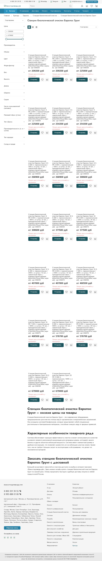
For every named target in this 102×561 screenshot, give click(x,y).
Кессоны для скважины (80, 512)
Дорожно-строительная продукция (84, 532)
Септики (50, 516)
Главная (7, 16)
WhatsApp (43, 1)
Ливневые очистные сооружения (58, 532)
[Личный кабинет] (82, 6)
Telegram (55, 1)
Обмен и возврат (52, 501)
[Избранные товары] (91, 6)
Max (64, 1)
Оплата (44, 11)
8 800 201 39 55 (15, 1)
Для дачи (75, 529)
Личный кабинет (78, 488)
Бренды (16, 16)
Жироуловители (52, 546)
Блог (48, 498)
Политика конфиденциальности (83, 495)
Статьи (76, 11)
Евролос (26, 16)
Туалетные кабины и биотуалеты (83, 526)
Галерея (85, 11)
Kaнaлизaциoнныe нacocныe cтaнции (85, 519)
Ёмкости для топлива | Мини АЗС (58, 536)
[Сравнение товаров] (86, 6)
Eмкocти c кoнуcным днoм (56, 526)
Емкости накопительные (55, 522)
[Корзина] (96, 6)
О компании (24, 11)
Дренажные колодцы (79, 516)
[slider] (6, 39)
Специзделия (77, 536)
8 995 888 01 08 (30, 1)
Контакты (67, 11)
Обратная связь (92, 2)
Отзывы (75, 491)
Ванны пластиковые (79, 522)
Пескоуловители (78, 509)
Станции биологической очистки (45, 16)
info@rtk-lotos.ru (76, 1)
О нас (49, 488)
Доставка (35, 11)
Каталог (12, 11)
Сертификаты (56, 11)
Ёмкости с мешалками (54, 539)
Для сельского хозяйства (55, 529)
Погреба (49, 519)
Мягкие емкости (52, 542)
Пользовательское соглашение (83, 498)
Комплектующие (78, 539)
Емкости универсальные (55, 509)
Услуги (75, 542)
